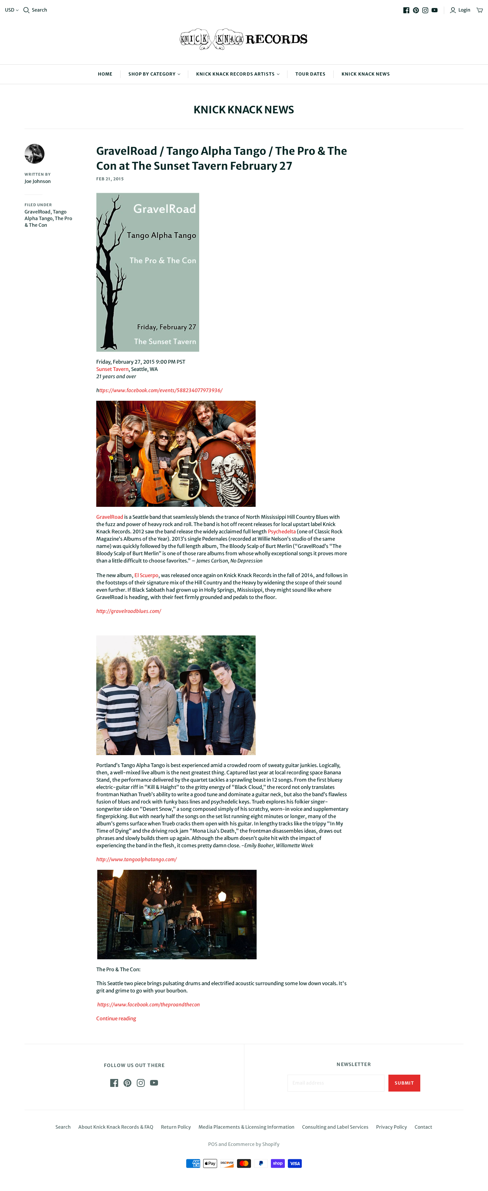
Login (464, 10)
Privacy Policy (391, 1127)
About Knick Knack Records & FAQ (115, 1127)
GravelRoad (37, 212)
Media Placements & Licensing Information (246, 1127)
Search (39, 10)
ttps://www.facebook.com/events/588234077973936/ (160, 390)
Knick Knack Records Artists (235, 74)
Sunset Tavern (112, 369)
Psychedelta (282, 531)
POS (212, 1144)
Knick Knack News (366, 74)
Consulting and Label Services (335, 1127)
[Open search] (26, 10)
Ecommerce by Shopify (254, 1144)
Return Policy (176, 1127)
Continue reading (116, 1018)
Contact (423, 1127)
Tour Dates (310, 74)
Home (105, 74)
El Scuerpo (146, 575)
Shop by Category (152, 74)
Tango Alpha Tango (45, 215)
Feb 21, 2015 (110, 178)
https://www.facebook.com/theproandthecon (148, 1004)
